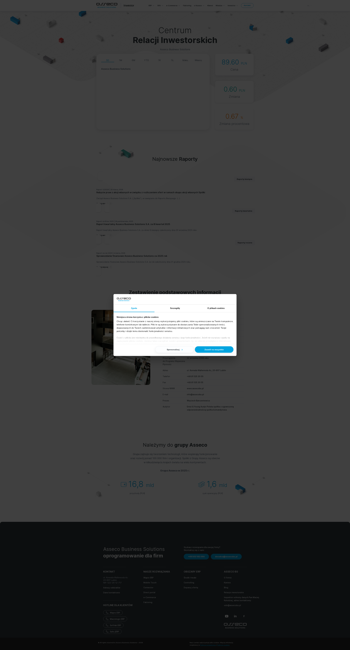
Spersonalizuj (173, 349)
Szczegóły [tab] (175, 308)
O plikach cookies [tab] (216, 308)
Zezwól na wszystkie (214, 349)
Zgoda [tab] (134, 308)
